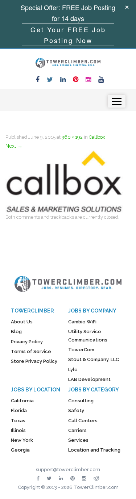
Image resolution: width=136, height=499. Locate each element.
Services (78, 440)
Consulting (81, 400)
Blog (16, 331)
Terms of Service (31, 351)
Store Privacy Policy (34, 361)
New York (22, 440)
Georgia (20, 450)
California (22, 400)
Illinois (18, 430)
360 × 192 (72, 137)
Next (13, 146)
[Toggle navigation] (116, 101)
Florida (19, 410)
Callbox (97, 137)
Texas (18, 420)
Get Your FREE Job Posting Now (68, 35)
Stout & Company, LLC (93, 359)
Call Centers (83, 420)
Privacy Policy (27, 341)
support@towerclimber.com (68, 469)
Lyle (73, 369)
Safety (76, 410)
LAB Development (89, 379)
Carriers (77, 430)
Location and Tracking (94, 450)
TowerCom (81, 349)
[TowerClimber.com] (68, 61)
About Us (22, 321)
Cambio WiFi (82, 321)
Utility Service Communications (87, 335)
